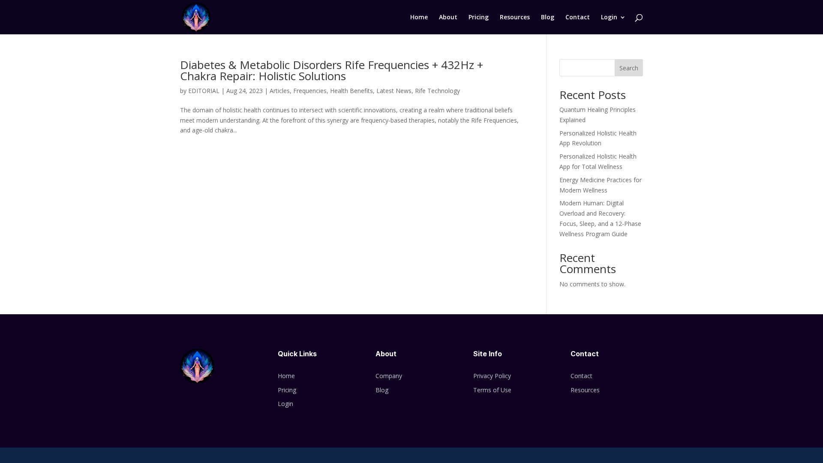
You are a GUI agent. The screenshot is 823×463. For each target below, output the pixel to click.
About (448, 17)
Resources (515, 17)
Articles (280, 91)
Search (628, 68)
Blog (547, 17)
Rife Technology (437, 91)
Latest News (394, 91)
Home (419, 17)
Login (609, 17)
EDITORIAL (203, 91)
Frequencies (310, 91)
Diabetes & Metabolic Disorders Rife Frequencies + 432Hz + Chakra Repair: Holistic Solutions (331, 70)
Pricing (479, 17)
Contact (577, 17)
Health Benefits (351, 91)
